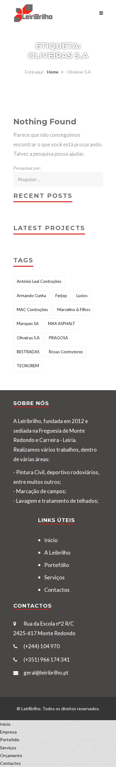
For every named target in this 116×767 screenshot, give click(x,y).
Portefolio (9, 739)
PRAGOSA (58, 337)
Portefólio (56, 564)
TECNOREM (28, 365)
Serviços (54, 577)
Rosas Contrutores (66, 351)
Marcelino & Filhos (73, 309)
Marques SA (28, 323)
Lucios (82, 295)
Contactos (57, 589)
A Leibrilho (57, 552)
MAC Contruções (32, 309)
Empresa (8, 731)
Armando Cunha (31, 295)
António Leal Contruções (39, 281)
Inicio (51, 540)
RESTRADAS (28, 351)
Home (52, 71)
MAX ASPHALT (61, 323)
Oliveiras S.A (28, 337)
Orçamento (11, 755)
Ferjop (61, 295)
